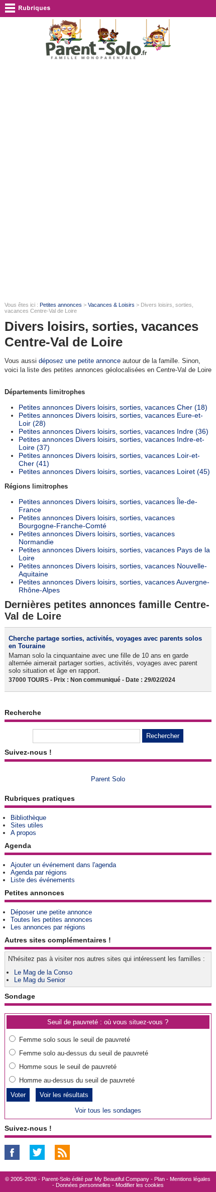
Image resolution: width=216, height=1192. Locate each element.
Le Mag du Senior (39, 980)
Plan (159, 1179)
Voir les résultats (64, 1095)
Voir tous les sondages (108, 1110)
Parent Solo (108, 779)
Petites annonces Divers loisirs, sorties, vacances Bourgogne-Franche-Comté (97, 522)
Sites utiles (27, 825)
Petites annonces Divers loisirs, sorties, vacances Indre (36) (113, 431)
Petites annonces (61, 305)
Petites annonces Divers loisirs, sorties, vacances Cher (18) (113, 407)
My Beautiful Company (121, 1179)
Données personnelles (83, 1185)
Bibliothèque (28, 817)
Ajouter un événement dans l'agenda (63, 865)
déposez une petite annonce (80, 361)
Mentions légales (190, 1179)
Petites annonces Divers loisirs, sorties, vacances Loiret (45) (114, 471)
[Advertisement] (108, 181)
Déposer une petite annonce (51, 912)
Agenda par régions (39, 872)
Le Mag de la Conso (43, 972)
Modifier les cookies (140, 1185)
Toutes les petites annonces (51, 919)
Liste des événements (43, 880)
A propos (23, 833)
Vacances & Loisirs (111, 305)
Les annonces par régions (48, 927)
